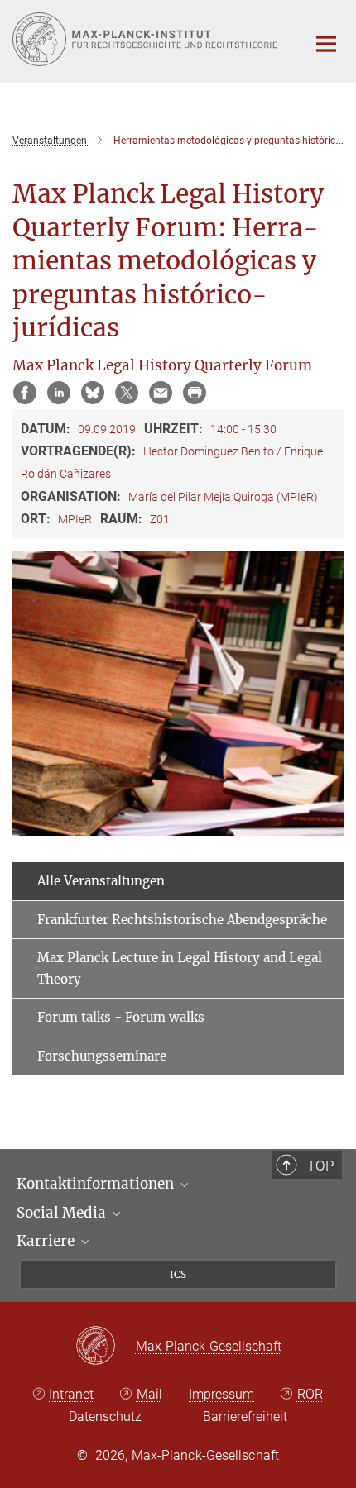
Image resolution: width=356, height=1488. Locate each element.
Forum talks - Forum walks (120, 1017)
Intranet (71, 1394)
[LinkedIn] (58, 392)
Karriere (47, 1241)
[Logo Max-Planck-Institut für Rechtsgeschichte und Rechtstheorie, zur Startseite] (146, 39)
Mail (149, 1394)
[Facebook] (24, 392)
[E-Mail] (160, 392)
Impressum (221, 1394)
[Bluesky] (92, 392)
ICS (178, 1274)
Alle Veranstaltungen (101, 881)
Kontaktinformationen (97, 1184)
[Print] (194, 392)
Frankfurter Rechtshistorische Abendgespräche (182, 920)
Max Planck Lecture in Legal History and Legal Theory (179, 968)
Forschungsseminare (101, 1056)
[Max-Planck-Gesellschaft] (105, 1346)
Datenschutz (105, 1416)
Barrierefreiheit (245, 1416)
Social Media (63, 1212)
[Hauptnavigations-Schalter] (326, 43)
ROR (310, 1394)
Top (320, 1165)
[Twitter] (126, 392)
